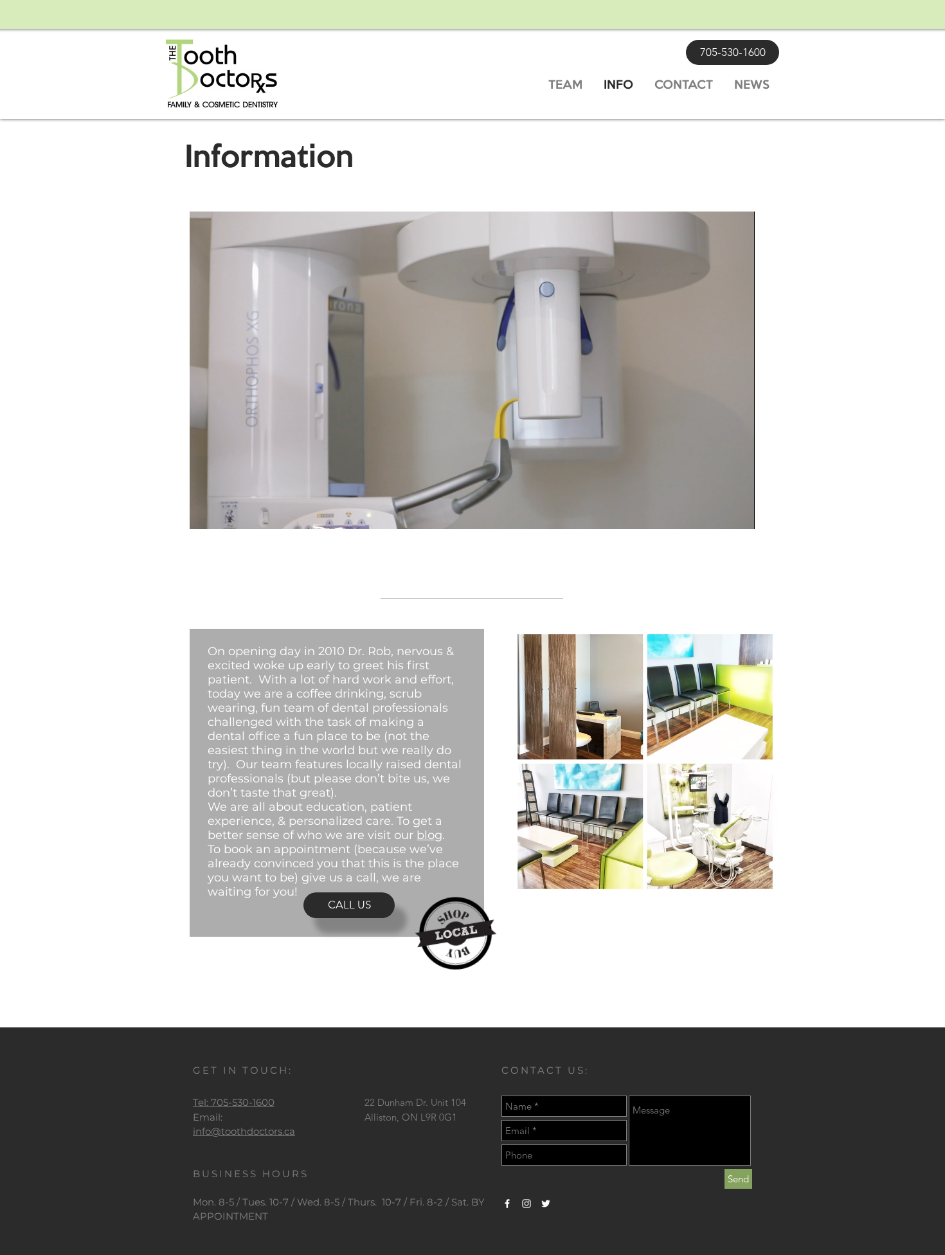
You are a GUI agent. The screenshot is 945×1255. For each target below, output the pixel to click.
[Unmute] (228, 511)
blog (429, 835)
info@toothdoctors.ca (244, 1131)
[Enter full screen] (737, 511)
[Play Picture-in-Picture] (715, 511)
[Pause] (206, 511)
